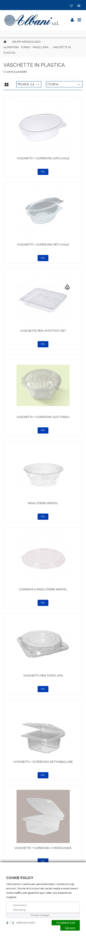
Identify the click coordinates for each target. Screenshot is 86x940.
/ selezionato (20, 922)
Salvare (70, 927)
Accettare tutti (65, 922)
